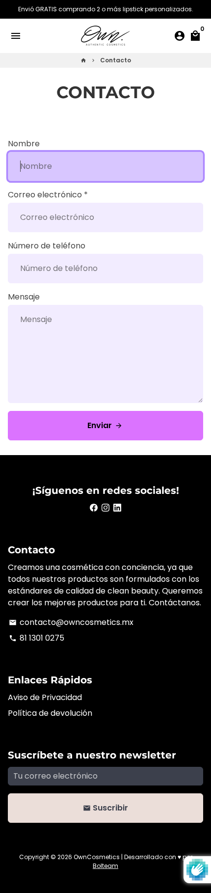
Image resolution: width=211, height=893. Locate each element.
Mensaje (24, 296)
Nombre (24, 143)
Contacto (115, 60)
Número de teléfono (46, 245)
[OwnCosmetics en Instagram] (105, 508)
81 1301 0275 (36, 638)
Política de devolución (50, 713)
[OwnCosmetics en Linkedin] (117, 508)
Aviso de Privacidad (45, 697)
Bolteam (105, 866)
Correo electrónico (48, 194)
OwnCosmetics (97, 857)
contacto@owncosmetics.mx (71, 622)
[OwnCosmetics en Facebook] (94, 508)
